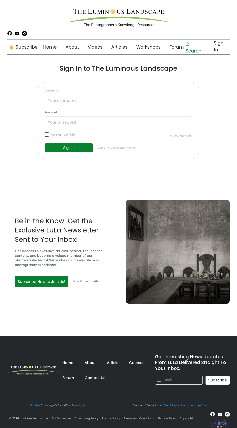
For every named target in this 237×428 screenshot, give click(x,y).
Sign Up (131, 148)
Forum (176, 47)
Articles (119, 47)
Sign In (218, 46)
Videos (95, 47)
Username (51, 90)
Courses (136, 362)
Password (51, 112)
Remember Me (63, 134)
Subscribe (27, 47)
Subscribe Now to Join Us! (41, 281)
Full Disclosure (61, 418)
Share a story (167, 418)
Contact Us (95, 377)
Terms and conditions (139, 418)
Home (50, 47)
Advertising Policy (86, 418)
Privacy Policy (111, 418)
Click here (35, 405)
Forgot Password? (181, 135)
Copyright (186, 418)
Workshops (148, 47)
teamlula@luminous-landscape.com (185, 405)
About (72, 47)
